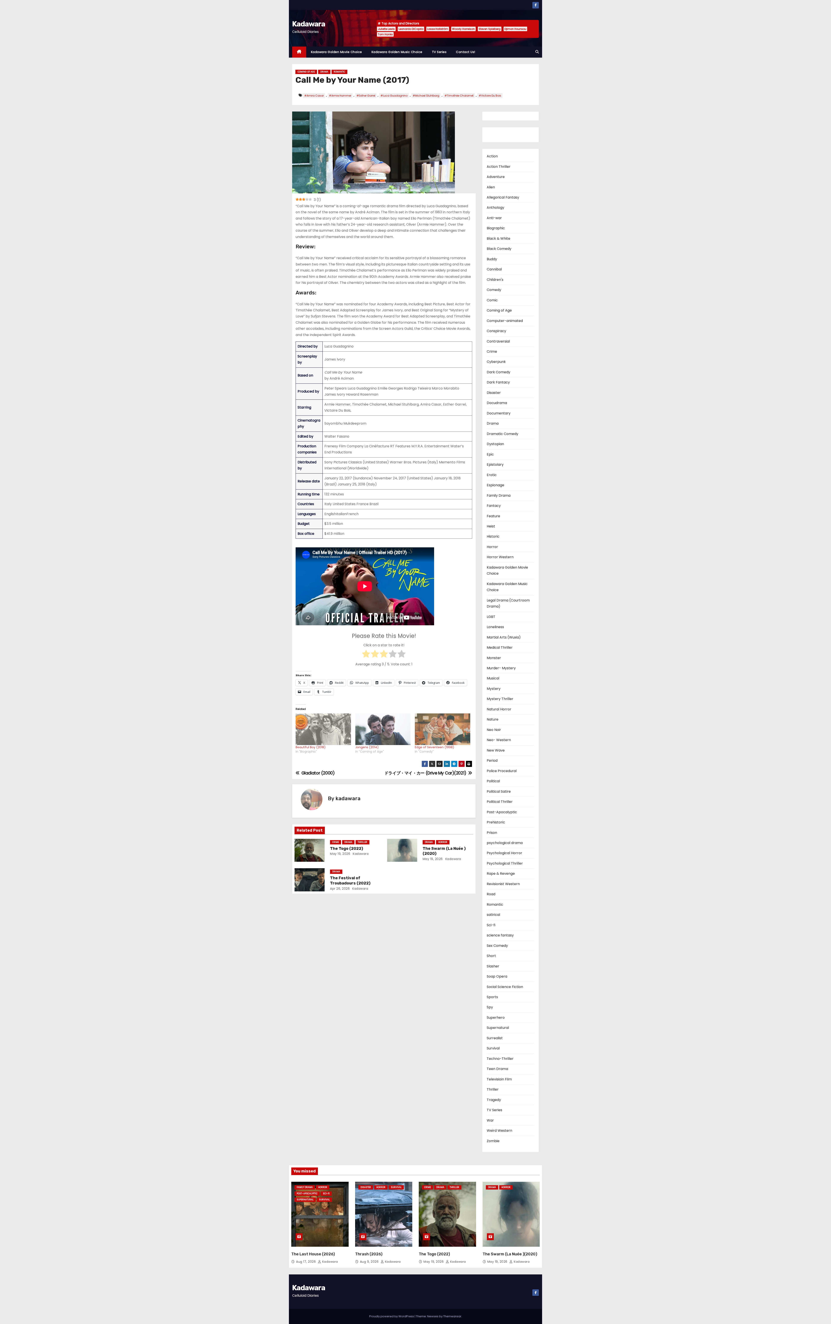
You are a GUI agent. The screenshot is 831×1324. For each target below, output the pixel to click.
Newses (432, 1316)
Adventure (496, 176)
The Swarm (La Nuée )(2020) (510, 1254)
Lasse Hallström (437, 29)
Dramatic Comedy (502, 433)
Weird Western (499, 1130)
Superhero (496, 1017)
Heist (491, 526)
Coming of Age (306, 71)
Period (492, 760)
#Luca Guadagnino (393, 95)
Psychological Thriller (505, 863)
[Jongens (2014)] (383, 729)
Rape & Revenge (501, 873)
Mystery (494, 688)
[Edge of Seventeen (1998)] (442, 729)
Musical (493, 678)
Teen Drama (497, 1068)
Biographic (496, 228)
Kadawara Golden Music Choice (397, 52)
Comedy (494, 289)
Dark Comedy (498, 372)
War (490, 1120)
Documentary (499, 413)
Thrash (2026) (368, 1254)
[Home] (299, 52)
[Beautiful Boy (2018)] (323, 729)
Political (493, 781)
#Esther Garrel (365, 95)
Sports (492, 996)
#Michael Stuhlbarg (426, 95)
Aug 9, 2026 (370, 1261)
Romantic (339, 71)
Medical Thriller (500, 647)
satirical (493, 914)
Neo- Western (499, 739)
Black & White (498, 238)
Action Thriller (499, 166)
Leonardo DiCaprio (411, 29)
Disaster (494, 392)
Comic (492, 300)
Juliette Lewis (386, 29)
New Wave (496, 750)
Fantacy (494, 505)
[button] (537, 51)
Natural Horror (499, 709)
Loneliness (495, 626)
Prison (492, 832)
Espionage (495, 485)
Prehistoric (496, 822)
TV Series (439, 52)
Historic (493, 536)
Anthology (495, 207)
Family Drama (499, 495)
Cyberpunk (496, 361)
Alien (491, 187)
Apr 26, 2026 (340, 888)
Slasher (493, 966)
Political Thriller (500, 801)
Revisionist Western (503, 883)
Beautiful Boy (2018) (311, 747)
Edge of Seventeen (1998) (434, 747)
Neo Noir (494, 729)
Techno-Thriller (500, 1058)
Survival (493, 1048)
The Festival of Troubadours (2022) (350, 881)
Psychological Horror (504, 852)
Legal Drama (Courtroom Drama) (508, 603)
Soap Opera (497, 976)
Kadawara (308, 23)
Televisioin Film (499, 1079)
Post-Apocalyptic (502, 812)
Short (491, 955)
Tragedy (494, 1099)
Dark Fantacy (498, 382)
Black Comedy (499, 248)
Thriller (362, 842)
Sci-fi (491, 925)
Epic (490, 454)
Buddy (492, 259)
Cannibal (494, 269)
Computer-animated (505, 320)
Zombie (493, 1140)
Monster (494, 657)
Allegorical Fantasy (503, 197)
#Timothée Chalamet (458, 95)
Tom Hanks (385, 34)
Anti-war (494, 217)
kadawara (348, 798)
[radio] (366, 655)
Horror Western (500, 556)
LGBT (491, 616)
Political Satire (499, 791)
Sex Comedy (497, 945)
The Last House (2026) (313, 1254)
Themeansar (452, 1316)
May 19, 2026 (340, 854)
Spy (490, 1007)
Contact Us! (465, 52)
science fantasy (500, 935)
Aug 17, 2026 (306, 1261)
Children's (495, 279)
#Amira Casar (314, 95)
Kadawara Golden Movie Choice (336, 52)
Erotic (492, 474)
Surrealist (495, 1038)
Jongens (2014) (367, 747)
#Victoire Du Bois (490, 95)
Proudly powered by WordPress (392, 1316)
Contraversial (498, 341)
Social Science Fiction (505, 986)
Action (492, 156)
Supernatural (498, 1027)
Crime (335, 842)
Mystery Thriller (500, 698)
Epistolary (495, 464)
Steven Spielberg (490, 29)
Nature (492, 719)
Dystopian (495, 443)
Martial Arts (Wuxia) (504, 637)
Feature (493, 516)
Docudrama (497, 402)
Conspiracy (496, 330)
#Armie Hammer (340, 95)
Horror (442, 842)
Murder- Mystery (501, 668)
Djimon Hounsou (515, 29)
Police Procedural (502, 770)
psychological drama (505, 842)
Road (491, 894)
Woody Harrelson (463, 29)
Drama (324, 71)
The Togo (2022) (346, 848)
